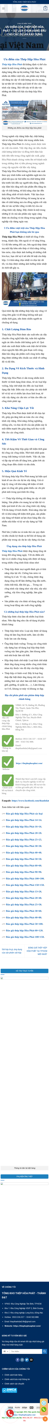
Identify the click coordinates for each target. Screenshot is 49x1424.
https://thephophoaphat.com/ (29, 763)
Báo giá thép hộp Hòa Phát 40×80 (23, 917)
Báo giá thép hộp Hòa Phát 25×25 (23, 839)
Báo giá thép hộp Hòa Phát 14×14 (23, 820)
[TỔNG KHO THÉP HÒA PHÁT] (24, 8)
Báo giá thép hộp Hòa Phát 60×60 (23, 865)
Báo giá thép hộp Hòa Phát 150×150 (25, 885)
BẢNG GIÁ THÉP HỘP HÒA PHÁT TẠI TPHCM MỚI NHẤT (37, 951)
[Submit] (44, 1351)
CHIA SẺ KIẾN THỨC (24, 23)
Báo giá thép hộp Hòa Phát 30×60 (23, 911)
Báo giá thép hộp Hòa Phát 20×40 (23, 898)
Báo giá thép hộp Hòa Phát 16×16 (23, 826)
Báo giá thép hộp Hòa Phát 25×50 (23, 904)
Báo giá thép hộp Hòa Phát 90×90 (23, 872)
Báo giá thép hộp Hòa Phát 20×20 (23, 833)
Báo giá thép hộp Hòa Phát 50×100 (24, 924)
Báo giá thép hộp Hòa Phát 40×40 (23, 852)
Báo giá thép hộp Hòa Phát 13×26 (23, 891)
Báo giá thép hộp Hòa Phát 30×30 (23, 846)
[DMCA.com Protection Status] (9, 1390)
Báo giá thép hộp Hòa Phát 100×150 (25, 937)
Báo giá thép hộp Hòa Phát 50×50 (23, 859)
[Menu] (3, 8)
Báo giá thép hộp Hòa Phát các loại (24, 813)
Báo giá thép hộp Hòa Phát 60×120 (24, 930)
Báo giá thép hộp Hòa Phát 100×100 (25, 878)
